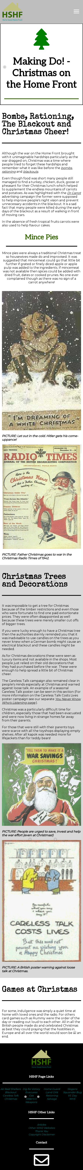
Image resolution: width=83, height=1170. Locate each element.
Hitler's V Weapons (31, 1100)
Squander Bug (72, 1092)
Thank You (41, 1131)
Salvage (52, 1098)
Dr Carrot (74, 193)
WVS (72, 1098)
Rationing (52, 1095)
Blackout (10, 1092)
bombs (66, 168)
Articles (41, 1124)
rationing (9, 171)
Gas (31, 1095)
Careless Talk (11, 1095)
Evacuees (31, 1092)
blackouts (30, 171)
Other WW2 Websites (41, 1127)
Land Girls (52, 1092)
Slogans (72, 1088)
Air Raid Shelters (11, 1088)
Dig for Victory (31, 1088)
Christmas (10, 1098)
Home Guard (52, 1088)
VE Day (72, 1095)
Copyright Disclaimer (42, 1134)
